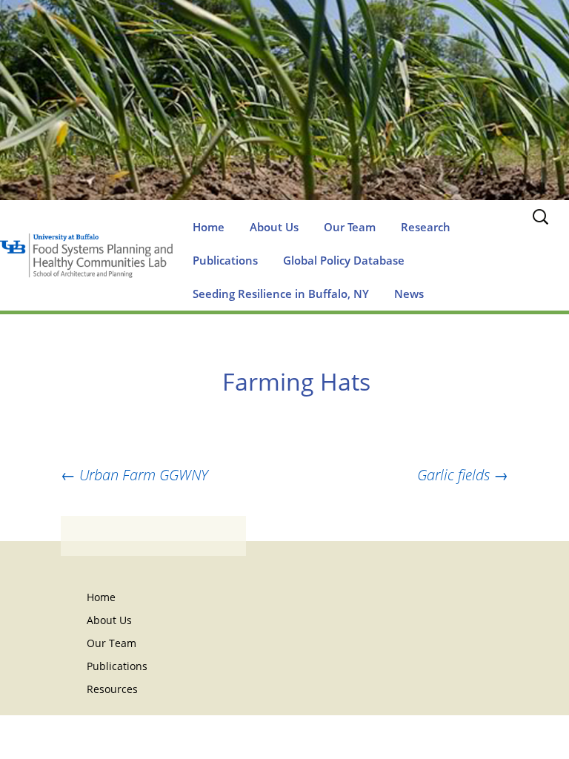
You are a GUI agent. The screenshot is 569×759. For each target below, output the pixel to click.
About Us (274, 226)
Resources (112, 689)
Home (208, 226)
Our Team (350, 226)
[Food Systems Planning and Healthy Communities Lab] (284, 115)
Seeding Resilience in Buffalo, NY (281, 293)
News (409, 293)
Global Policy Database (344, 260)
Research (425, 226)
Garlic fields (462, 475)
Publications (225, 260)
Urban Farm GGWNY (134, 475)
